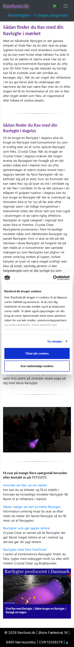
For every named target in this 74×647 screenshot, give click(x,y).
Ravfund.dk (16, 6)
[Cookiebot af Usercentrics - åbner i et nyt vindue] (53, 277)
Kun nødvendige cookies (37, 365)
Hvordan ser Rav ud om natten (25, 485)
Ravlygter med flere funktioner (25, 549)
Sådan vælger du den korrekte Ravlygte (31, 507)
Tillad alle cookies (37, 353)
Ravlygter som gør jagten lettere (26, 528)
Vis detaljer (54, 341)
